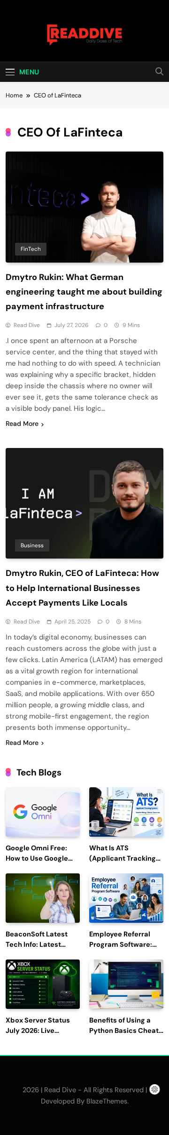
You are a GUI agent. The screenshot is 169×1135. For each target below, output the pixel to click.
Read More (22, 423)
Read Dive (27, 325)
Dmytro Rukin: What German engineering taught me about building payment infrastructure (84, 292)
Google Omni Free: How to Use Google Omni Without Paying (41, 858)
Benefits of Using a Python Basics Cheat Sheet (124, 1031)
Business (32, 545)
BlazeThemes (106, 1101)
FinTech (31, 249)
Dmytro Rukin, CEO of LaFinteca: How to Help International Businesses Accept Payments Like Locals (82, 588)
